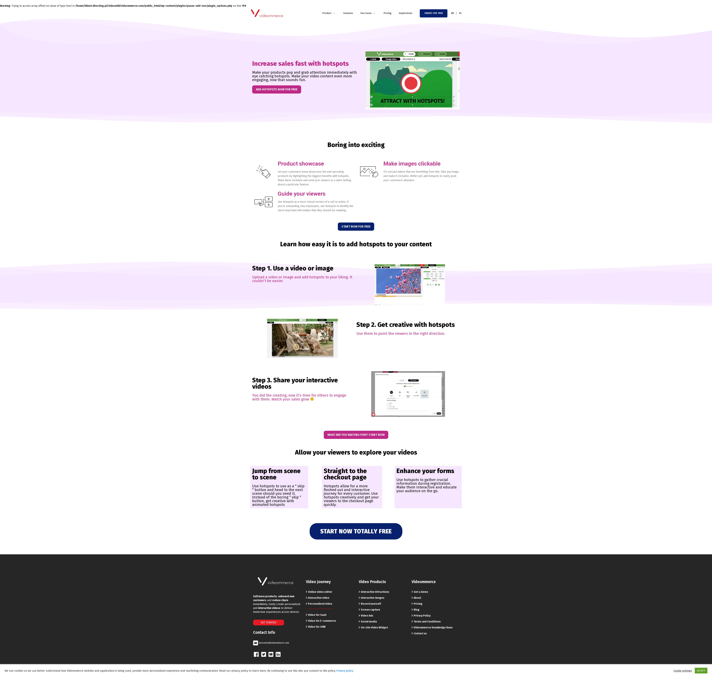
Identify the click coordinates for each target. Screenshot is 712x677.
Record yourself (371, 603)
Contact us (420, 633)
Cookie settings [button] (682, 670)
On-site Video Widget (374, 627)
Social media (369, 621)
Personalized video (320, 603)
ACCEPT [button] (701, 670)
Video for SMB (317, 626)
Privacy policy (344, 670)
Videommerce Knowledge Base (433, 627)
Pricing (418, 603)
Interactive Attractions (375, 591)
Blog (416, 609)
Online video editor (320, 591)
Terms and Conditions (427, 621)
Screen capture (370, 609)
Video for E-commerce (322, 620)
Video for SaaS (317, 615)
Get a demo (421, 591)
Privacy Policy (422, 615)
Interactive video (318, 597)
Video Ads (367, 615)
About (417, 597)
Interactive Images (372, 597)
